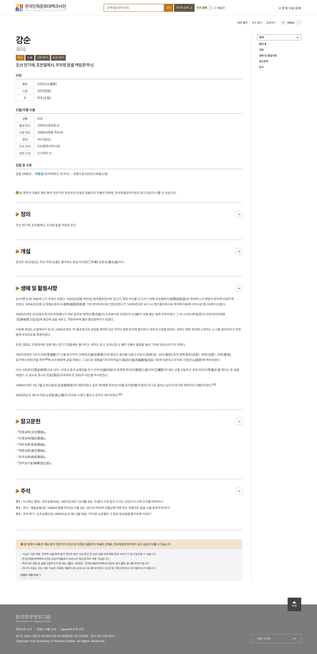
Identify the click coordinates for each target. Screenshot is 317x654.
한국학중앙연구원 (33, 618)
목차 (261, 37)
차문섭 (39, 174)
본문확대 (283, 22)
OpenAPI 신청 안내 (72, 629)
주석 (261, 67)
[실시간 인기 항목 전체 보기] (210, 8)
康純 (21, 49)
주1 (46, 359)
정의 (261, 44)
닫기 (239, 214)
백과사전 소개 (24, 629)
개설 (261, 49)
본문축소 (298, 22)
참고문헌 (263, 61)
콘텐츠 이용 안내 (29, 575)
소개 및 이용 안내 (289, 8)
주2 (214, 384)
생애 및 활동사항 (268, 55)
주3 (120, 394)
